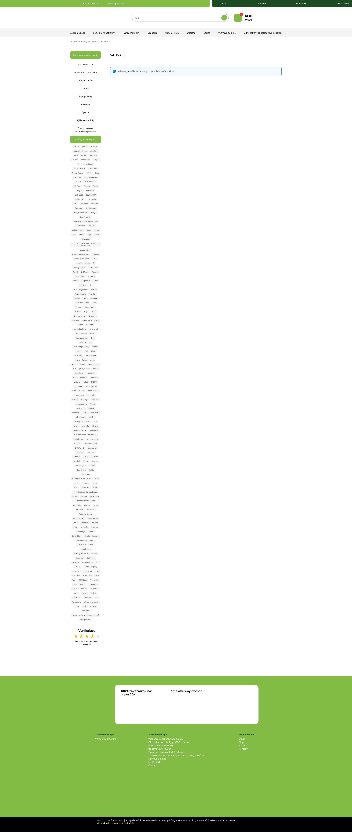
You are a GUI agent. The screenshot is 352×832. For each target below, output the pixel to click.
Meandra (95, 399)
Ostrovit (95, 461)
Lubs (74, 391)
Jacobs (82, 364)
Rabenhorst (94, 496)
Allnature (93, 151)
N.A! (95, 421)
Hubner (79, 351)
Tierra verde (87, 571)
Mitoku (85, 413)
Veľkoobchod (343, 3)
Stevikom (75, 562)
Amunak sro (85, 160)
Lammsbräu (78, 386)
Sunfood (77, 567)
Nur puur (91, 452)
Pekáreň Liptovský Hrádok (81, 479)
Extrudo (94, 289)
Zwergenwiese (85, 619)
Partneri (243, 745)
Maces (81, 391)
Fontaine (94, 298)
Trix (73, 580)
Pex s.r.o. (85, 483)
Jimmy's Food (84, 369)
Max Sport (80, 395)
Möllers (92, 417)
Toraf (97, 575)
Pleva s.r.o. (86, 487)
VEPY (75, 584)
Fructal (78, 307)
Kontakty (243, 748)
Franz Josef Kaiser (82, 303)
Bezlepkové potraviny (104, 32)
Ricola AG (80, 509)
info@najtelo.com (116, 3)
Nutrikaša (76, 457)
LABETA (94, 382)
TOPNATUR (87, 575)
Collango (95, 254)
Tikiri (97, 571)
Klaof (75, 377)
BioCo (95, 186)
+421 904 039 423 (91, 3)
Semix (91, 531)
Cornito (79, 263)
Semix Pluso (76, 536)
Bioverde (94, 204)
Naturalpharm (92, 439)
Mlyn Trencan (81, 417)
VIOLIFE (75, 589)
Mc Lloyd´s (91, 395)
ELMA (96, 281)
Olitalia (85, 461)
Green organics (80, 316)
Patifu (91, 470)
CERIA (97, 234)
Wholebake (76, 602)
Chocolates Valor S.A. (80, 254)
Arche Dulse (93, 168)
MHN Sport (81, 408)
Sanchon (84, 523)
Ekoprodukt (86, 281)
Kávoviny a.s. (79, 373)
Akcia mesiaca (77, 32)
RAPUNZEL (77, 505)
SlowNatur (82, 545)
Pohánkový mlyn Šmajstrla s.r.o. (85, 492)
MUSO (88, 421)
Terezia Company (90, 567)
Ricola (96, 505)
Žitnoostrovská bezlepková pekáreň (263, 32)
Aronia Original (77, 173)
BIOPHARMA (91, 195)
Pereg (97, 479)
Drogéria (152, 32)
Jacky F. (74, 364)
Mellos (92, 404)
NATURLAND (79, 448)
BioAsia (87, 186)
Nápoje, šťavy (172, 32)
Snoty (91, 545)
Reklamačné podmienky (160, 745)
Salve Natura (93, 518)
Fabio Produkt (80, 294)
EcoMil (75, 281)
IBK (86, 351)
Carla (74, 234)
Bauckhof (77, 177)
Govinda (78, 311)
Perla (77, 483)
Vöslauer (93, 593)
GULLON (75, 320)
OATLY (86, 457)
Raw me (87, 505)
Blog (241, 742)
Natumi (95, 426)
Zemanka (85, 611)
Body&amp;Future (81, 212)
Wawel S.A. (76, 597)
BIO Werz (77, 186)
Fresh (94, 303)
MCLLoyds (85, 399)
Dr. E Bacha (80, 276)
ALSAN (83, 155)
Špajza (207, 32)
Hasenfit (89, 325)
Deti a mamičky (131, 32)
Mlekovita (95, 413)
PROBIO (75, 496)
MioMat (91, 408)
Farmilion (92, 294)
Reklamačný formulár (159, 748)
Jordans (95, 369)
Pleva (76, 487)
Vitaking (84, 589)
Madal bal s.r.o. (93, 391)
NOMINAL (80, 452)
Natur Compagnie (79, 430)
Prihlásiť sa (301, 3)
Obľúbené (261, 3)
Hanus (80, 325)
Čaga (89, 230)
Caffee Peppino (78, 230)
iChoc (93, 351)
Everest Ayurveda (81, 289)
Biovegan (84, 204)
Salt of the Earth (79, 518)
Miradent (75, 413)
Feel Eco (77, 298)
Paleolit (92, 465)
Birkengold (79, 208)
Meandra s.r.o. (81, 404)
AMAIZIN (93, 155)
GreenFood (93, 316)
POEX (95, 487)
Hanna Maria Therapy (90, 320)
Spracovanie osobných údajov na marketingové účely (176, 755)
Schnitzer (94, 527)
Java (74, 369)
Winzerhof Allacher (91, 602)
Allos (76, 155)
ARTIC (89, 173)
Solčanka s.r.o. (85, 549)
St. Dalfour (91, 558)
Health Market (81, 333)
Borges (94, 212)
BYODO (91, 226)
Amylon (96, 160)
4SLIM (76, 146)
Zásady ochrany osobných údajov (165, 752)
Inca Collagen (91, 355)
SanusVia (94, 523)
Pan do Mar (81, 470)
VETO (82, 584)
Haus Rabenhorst (79, 329)
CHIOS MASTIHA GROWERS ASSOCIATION (85, 244)
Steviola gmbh (87, 562)
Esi (91, 285)
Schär (75, 527)
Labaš (85, 382)
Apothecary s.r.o (79, 168)
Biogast (79, 190)
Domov (223, 3)
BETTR (78, 182)
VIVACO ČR (95, 589)
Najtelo (75, 426)
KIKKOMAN (92, 373)
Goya (86, 311)
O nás (242, 738)
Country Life (90, 263)
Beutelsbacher (89, 182)
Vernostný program (105, 738)
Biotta (75, 204)
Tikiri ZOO (76, 575)
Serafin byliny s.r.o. (92, 536)
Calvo (96, 230)
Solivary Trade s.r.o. (81, 553)
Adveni (84, 146)
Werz (97, 597)
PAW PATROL (85, 474)
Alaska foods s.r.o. (80, 151)
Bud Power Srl (85, 217)
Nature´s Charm (90, 443)
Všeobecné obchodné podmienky (165, 738)
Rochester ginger (85, 514)
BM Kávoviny (91, 208)
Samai (75, 523)
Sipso (92, 540)
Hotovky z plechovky (81, 347)
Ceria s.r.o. (86, 239)
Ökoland (95, 457)
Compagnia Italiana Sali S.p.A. (85, 259)
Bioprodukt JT (80, 199)
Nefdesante (92, 448)
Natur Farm (94, 430)
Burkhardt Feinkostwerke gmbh (85, 221)
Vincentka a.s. (93, 584)
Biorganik (92, 199)
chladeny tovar (85, 250)
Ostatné (191, 32)
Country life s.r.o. (79, 267)
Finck (85, 298)
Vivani (76, 593)
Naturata (77, 443)
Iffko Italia (78, 355)
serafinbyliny (82, 540)
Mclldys (75, 399)
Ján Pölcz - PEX (93, 364)
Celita (81, 234)
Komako (83, 377)
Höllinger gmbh (85, 342)
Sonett (94, 553)
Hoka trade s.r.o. (82, 338)
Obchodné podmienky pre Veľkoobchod (169, 742)
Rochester (91, 509)
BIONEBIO (79, 195)
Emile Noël (83, 285)
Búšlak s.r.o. (80, 226)
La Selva (77, 382)
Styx (97, 562)
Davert (75, 272)
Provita (84, 496)
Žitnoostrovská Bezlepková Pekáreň (85, 615)
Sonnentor (80, 558)
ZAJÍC (85, 606)
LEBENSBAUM (91, 386)
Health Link (94, 329)
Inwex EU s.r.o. (81, 360)
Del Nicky (84, 272)
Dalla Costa (93, 267)
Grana (94, 311)
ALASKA (94, 146)
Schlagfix (84, 527)
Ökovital (76, 461)
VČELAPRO (94, 580)
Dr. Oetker (91, 276)
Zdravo (93, 606)
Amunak (75, 160)
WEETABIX (88, 597)
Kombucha (94, 377)
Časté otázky (155, 762)
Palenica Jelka (81, 465)
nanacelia (85, 426)
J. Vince (92, 360)
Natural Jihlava (78, 439)
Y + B (77, 606)
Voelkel (84, 593)
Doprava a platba (157, 758)
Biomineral (90, 190)
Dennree (95, 272)
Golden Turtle (90, 307)
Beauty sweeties (90, 177)
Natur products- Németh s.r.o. (85, 435)
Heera (92, 333)
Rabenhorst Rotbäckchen (85, 501)
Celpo (89, 234)
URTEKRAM (83, 580)
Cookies (152, 765)
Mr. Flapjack (78, 421)
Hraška (95, 347)
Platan (94, 483)
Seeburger (81, 531)
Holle (93, 338)
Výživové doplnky (227, 32)
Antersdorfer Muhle (85, 164)
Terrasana (75, 571)
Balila (97, 173)
